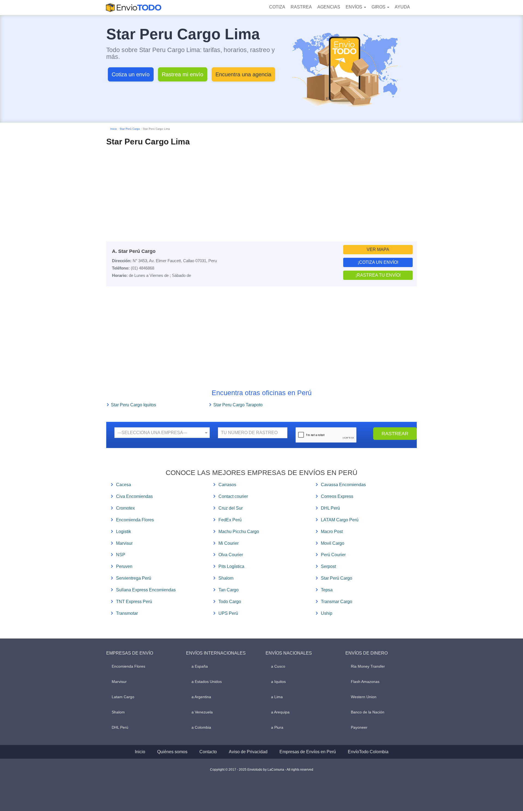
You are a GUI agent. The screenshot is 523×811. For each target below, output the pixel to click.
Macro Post (332, 531)
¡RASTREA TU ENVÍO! (378, 275)
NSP (120, 554)
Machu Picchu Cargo (238, 531)
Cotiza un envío (131, 74)
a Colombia (201, 727)
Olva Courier (230, 554)
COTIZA (277, 7)
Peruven (124, 566)
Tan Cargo (228, 590)
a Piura (277, 727)
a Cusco (278, 666)
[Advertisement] (261, 187)
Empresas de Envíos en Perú (307, 751)
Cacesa (123, 484)
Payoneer (359, 727)
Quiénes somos (172, 751)
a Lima (277, 697)
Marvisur (124, 543)
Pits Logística (231, 566)
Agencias (328, 7)
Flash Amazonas (365, 681)
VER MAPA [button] (378, 249)
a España (199, 666)
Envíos (354, 7)
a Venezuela (202, 712)
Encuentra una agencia (243, 74)
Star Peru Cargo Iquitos (133, 405)
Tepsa (327, 590)
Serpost (328, 566)
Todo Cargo (229, 601)
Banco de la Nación (367, 712)
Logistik (123, 531)
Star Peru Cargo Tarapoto (238, 405)
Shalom (225, 578)
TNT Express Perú (134, 601)
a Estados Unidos (206, 681)
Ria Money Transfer (368, 666)
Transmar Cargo (336, 601)
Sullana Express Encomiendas (146, 590)
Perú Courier (333, 554)
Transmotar (127, 613)
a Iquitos (278, 681)
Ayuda (402, 7)
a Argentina (201, 697)
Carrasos (227, 484)
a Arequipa (280, 712)
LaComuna (275, 769)
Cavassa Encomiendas (343, 484)
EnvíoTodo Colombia (368, 751)
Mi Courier (228, 543)
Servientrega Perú (133, 578)
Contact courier (233, 496)
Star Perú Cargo (130, 128)
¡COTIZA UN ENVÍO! (378, 262)
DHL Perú (330, 508)
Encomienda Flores (135, 520)
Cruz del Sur (230, 508)
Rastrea (301, 7)
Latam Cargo (123, 697)
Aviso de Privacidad (248, 751)
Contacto (208, 751)
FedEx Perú (230, 520)
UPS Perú (228, 613)
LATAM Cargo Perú (339, 520)
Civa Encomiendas (134, 496)
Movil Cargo (332, 543)
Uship (326, 613)
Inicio (113, 128)
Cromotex (125, 508)
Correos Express (337, 496)
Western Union (363, 697)
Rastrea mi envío (182, 74)
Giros (379, 7)
